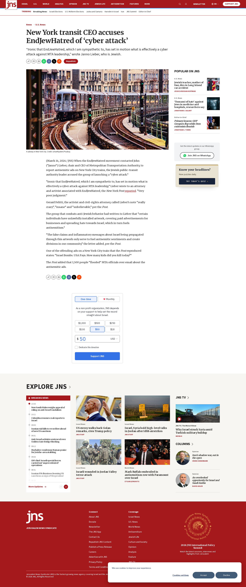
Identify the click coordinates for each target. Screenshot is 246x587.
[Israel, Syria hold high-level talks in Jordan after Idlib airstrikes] (147, 408)
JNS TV (86, 4)
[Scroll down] (66, 487)
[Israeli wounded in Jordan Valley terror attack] (98, 452)
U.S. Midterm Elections (74, 12)
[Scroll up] (61, 487)
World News (129, 468)
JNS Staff (80, 434)
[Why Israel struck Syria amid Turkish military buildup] (198, 413)
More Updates (35, 486)
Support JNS (231, 4)
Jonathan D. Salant (183, 111)
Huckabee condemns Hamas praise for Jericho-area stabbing (48, 451)
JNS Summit (131, 12)
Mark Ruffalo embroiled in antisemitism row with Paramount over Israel (146, 474)
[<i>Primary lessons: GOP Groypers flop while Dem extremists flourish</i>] (213, 122)
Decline (226, 575)
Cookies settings (181, 575)
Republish (71, 61)
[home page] (11, 5)
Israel (25, 4)
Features (134, 4)
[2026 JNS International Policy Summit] (197, 526)
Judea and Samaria (94, 12)
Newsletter (199, 4)
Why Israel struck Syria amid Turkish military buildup (194, 431)
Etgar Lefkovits (132, 481)
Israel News (80, 424)
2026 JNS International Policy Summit (198, 546)
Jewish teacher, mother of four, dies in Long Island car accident (188, 85)
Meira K (179, 436)
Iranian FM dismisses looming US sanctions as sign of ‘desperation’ (47, 474)
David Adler (197, 486)
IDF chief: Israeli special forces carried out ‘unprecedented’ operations (46, 463)
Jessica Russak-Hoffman (185, 91)
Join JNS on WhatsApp (199, 155)
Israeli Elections (56, 12)
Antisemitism (117, 4)
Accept (203, 575)
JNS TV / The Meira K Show (186, 426)
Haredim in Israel (112, 12)
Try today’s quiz (197, 181)
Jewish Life (100, 4)
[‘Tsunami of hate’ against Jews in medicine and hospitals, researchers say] (213, 103)
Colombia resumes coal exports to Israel (47, 419)
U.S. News (40, 24)
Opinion (73, 4)
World (46, 4)
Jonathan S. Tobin (182, 130)
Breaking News (39, 398)
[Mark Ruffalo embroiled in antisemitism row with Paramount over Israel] (147, 452)
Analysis (59, 4)
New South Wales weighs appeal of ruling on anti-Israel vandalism (48, 408)
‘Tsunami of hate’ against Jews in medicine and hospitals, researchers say (189, 104)
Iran (122, 12)
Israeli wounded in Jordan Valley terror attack (96, 473)
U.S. (35, 4)
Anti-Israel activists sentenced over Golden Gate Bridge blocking (48, 440)
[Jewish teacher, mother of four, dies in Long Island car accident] (213, 84)
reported (130, 190)
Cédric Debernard (200, 461)
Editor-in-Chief (145, 12)
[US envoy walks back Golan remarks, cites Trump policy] (98, 408)
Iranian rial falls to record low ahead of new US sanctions (48, 429)
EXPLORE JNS (47, 387)
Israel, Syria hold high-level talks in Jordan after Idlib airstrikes (146, 429)
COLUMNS (183, 443)
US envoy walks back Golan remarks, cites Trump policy (94, 429)
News (29, 24)
